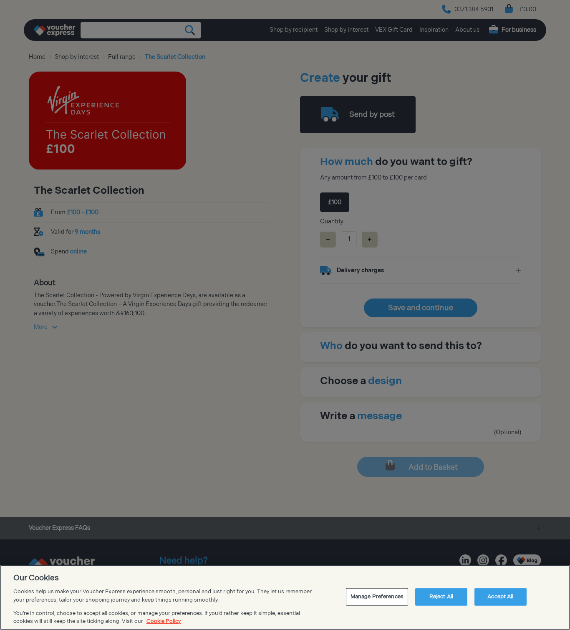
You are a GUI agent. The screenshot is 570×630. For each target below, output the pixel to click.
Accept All (500, 596)
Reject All (441, 596)
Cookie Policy (163, 621)
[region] (285, 597)
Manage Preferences (377, 596)
